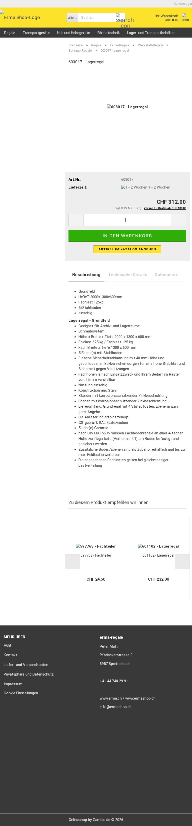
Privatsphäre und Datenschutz (29, 674)
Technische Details (127, 274)
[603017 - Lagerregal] (127, 107)
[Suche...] (121, 17)
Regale (9, 33)
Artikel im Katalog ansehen (127, 249)
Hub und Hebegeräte (73, 33)
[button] (76, 220)
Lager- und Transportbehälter (151, 33)
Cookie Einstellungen (21, 693)
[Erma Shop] (29, 18)
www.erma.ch (111, 698)
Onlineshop (78, 819)
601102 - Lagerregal (158, 555)
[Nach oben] (178, 818)
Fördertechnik (109, 33)
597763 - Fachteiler (95, 555)
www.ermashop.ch (140, 698)
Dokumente (166, 274)
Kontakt (10, 655)
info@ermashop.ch (116, 707)
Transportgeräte (36, 33)
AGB (7, 645)
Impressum (13, 684)
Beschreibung (86, 274)
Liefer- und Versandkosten (26, 665)
